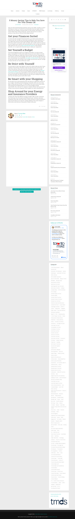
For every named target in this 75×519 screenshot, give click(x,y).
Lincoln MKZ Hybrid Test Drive (56, 383)
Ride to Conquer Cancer (55, 422)
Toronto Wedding (61, 477)
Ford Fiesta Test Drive (55, 330)
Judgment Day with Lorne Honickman (57, 375)
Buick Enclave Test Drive (55, 282)
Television (53, 439)
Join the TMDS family (54, 496)
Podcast (23, 10)
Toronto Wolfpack (54, 478)
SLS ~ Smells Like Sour (55, 432)
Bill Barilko (53, 280)
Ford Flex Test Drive (54, 332)
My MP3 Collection (59, 401)
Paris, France (53, 409)
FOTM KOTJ (63, 338)
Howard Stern (53, 362)
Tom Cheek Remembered (55, 454)
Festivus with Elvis (60, 319)
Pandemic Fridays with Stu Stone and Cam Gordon (58, 407)
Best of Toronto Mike (55, 278)
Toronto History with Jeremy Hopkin (57, 462)
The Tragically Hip (54, 450)
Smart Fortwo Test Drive (55, 434)
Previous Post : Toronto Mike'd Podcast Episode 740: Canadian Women (27, 189)
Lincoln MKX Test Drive (55, 381)
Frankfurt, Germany (59, 340)
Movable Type (53, 399)
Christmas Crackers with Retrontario (57, 302)
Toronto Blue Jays (54, 460)
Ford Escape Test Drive (55, 325)
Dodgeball (63, 308)
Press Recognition (54, 413)
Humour (59, 364)
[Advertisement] (60, 38)
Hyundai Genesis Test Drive (56, 366)
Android (64, 271)
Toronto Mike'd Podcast (55, 469)
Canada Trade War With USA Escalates (58, 167)
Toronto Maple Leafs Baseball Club (57, 465)
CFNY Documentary (61, 289)
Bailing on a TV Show (55, 137)
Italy (56, 373)
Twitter (60, 482)
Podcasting (53, 411)
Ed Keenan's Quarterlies (55, 312)
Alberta (62, 267)
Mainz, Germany (54, 388)
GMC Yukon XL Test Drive (55, 344)
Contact (62, 10)
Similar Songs (53, 430)
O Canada (53, 404)
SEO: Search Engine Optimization (57, 428)
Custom (52, 308)
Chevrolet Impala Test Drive (56, 293)
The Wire (60, 450)
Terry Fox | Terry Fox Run (60, 439)
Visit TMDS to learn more (52, 516)
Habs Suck (61, 351)
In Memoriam (53, 372)
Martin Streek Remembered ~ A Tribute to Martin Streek (58, 391)
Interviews (53, 373)
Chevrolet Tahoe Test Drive (56, 297)
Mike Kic (52, 395)
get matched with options (28, 45)
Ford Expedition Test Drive (56, 327)
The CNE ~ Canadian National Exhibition (58, 443)
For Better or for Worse (59, 321)
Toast (61, 452)
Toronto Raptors (63, 473)
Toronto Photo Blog (54, 473)
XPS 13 (58, 486)
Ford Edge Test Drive (60, 323)
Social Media (63, 434)
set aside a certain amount (32, 58)
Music (62, 399)
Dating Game (57, 308)
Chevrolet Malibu (54, 295)
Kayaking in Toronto (54, 377)
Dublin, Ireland (53, 310)
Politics (57, 411)
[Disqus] (26, 139)
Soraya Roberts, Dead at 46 (56, 141)
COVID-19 (62, 306)
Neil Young (53, 403)
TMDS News (53, 452)
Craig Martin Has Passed (55, 99)
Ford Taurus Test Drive (55, 338)
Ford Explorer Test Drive (55, 329)
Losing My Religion (54, 386)
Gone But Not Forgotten (55, 345)
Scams (52, 426)
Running (64, 424)
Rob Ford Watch (54, 424)
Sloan (58, 430)
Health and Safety (61, 353)
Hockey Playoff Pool (61, 358)
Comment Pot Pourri (55, 304)
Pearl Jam (62, 409)
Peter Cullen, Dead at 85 (55, 210)
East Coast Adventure (61, 310)
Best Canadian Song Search (56, 276)
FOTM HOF (34, 10)
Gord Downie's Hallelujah (55, 349)
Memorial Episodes (54, 393)
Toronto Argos (53, 458)
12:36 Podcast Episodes (55, 267)
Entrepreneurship (62, 314)
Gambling (58, 342)
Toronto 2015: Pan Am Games (56, 456)
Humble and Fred (54, 364)
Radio (62, 417)
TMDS (18, 116)
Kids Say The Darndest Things (56, 379)
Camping (62, 288)
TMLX (58, 452)
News (57, 403)
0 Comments (36, 24)
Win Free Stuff (53, 486)
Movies (58, 399)
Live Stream (50, 10)
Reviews (64, 419)
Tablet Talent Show (54, 437)
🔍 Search (37, 13)
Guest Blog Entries (54, 351)
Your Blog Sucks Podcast (55, 488)
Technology (61, 437)
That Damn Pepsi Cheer (55, 441)
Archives (17, 10)
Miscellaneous (53, 397)
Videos (63, 482)
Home (12, 10)
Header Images (54, 353)
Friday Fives (53, 342)
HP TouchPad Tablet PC (61, 362)
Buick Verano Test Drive (55, 288)
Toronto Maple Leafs (55, 463)
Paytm (58, 409)
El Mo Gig (57, 10)
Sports (52, 435)
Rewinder (52, 421)
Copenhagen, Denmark (55, 306)
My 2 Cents (53, 401)
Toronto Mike (18, 24)
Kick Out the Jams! (63, 377)
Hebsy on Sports (54, 355)
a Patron (33, 116)
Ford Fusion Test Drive (55, 336)
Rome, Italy (60, 424)
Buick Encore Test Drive (55, 284)
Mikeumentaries (58, 395)
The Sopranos (59, 449)
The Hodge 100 (60, 445)
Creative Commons (43, 514)
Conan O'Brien (62, 304)
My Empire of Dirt (54, 120)
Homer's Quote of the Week (56, 360)
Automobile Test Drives (61, 273)
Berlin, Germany (54, 274)
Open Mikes (62, 404)
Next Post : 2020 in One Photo (26, 191)
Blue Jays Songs (59, 280)
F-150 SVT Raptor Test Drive (56, 316)
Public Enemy (53, 417)
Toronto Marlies (54, 467)
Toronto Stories (54, 477)
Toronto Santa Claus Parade (56, 475)
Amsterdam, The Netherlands (56, 271)
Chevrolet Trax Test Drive (55, 301)
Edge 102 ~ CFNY (54, 314)
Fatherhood (53, 319)
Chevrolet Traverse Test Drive (56, 299)
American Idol (53, 269)
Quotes (58, 417)
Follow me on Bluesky (57, 223)
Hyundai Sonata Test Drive (56, 370)
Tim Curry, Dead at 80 (55, 111)
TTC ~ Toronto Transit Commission (57, 480)
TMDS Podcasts (42, 10)
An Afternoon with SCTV (55, 124)
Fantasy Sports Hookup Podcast (57, 317)
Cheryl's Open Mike (54, 103)
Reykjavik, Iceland (59, 421)
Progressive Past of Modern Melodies (58, 415)
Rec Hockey (59, 419)
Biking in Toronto (63, 278)
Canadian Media (54, 289)
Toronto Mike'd (25, 116)
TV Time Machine (54, 482)
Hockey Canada (54, 358)
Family (64, 316)
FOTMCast (53, 340)
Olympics (57, 404)
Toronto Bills (60, 458)
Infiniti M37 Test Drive (61, 372)
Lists (63, 385)
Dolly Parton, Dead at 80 (55, 150)
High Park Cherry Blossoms (56, 357)
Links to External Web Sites (56, 385)
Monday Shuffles (60, 397)
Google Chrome (54, 347)
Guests (28, 10)
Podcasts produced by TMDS (56, 494)
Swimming (56, 435)
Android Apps (53, 273)
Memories (61, 393)
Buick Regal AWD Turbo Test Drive (57, 286)
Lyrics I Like (61, 386)
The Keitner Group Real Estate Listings (58, 447)
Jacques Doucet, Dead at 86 (56, 196)
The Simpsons (53, 449)
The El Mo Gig (53, 445)
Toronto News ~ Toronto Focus (57, 471)
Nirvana (61, 403)
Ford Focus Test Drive (55, 334)
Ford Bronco (53, 323)
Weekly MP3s (58, 484)
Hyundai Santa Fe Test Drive (56, 368)
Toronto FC (61, 460)
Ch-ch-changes (53, 291)
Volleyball (52, 484)
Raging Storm (53, 419)
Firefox (52, 321)
